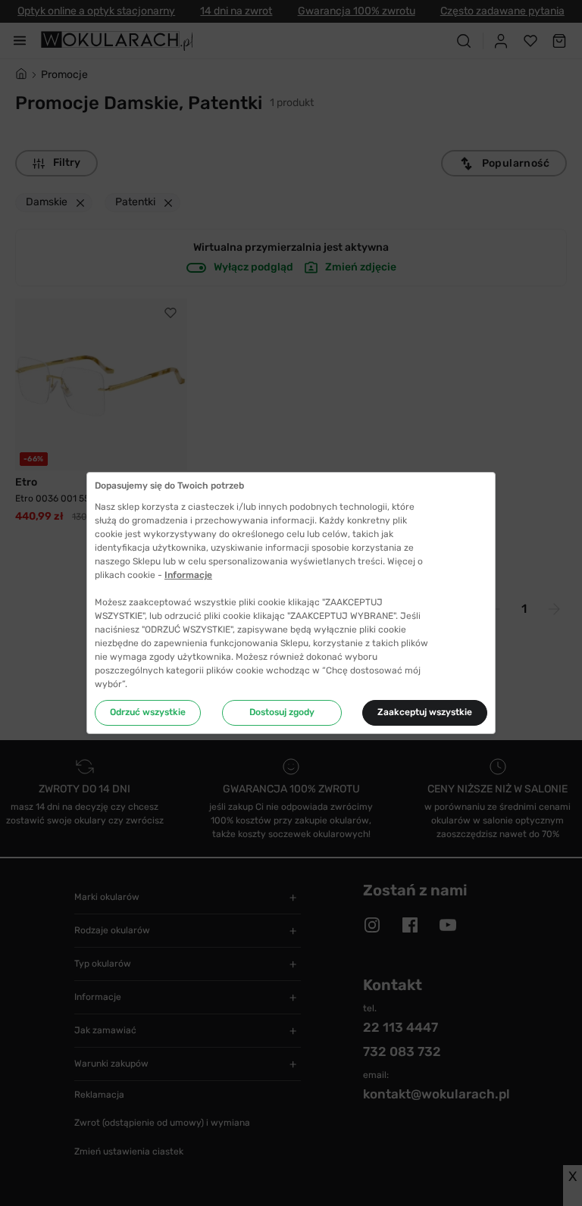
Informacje (188, 575)
